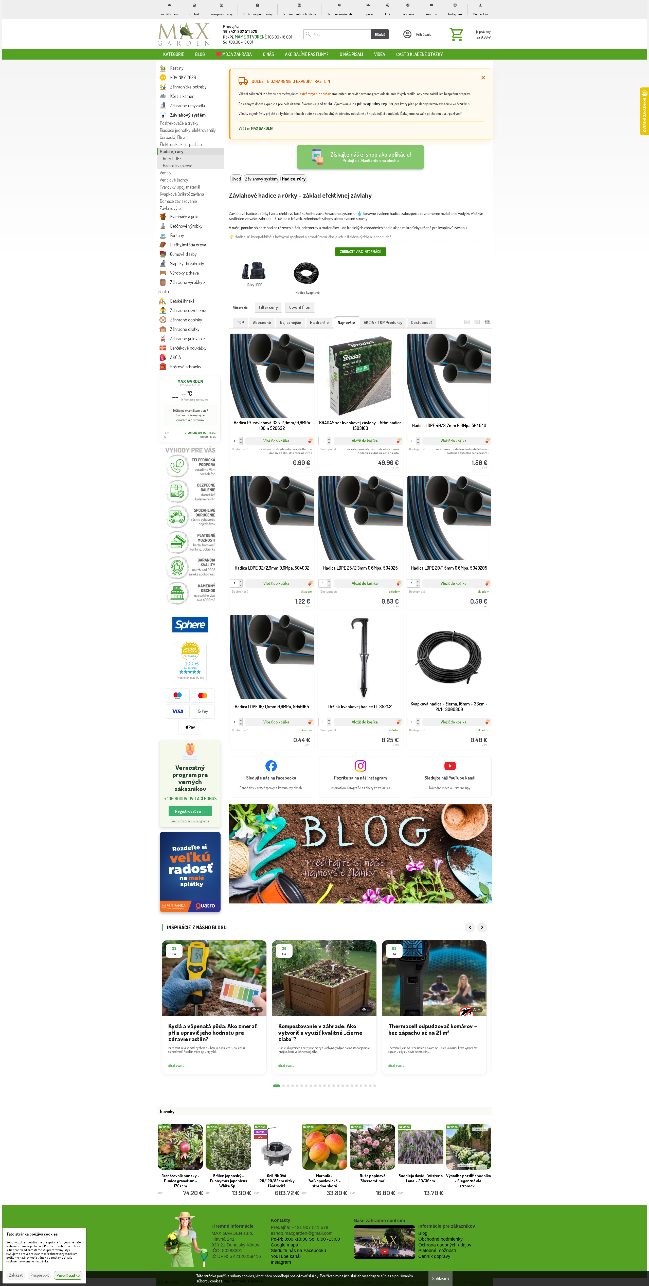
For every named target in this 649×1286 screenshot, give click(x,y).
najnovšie (346, 322)
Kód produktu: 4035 (268, 593)
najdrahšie (319, 322)
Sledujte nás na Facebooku (298, 1250)
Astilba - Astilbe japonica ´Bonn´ (469, 1176)
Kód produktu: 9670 (357, 731)
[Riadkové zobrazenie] (467, 322)
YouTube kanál (286, 1256)
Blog (422, 1233)
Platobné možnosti (437, 1250)
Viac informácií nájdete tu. (244, 1280)
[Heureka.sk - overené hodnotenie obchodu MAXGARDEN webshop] (190, 680)
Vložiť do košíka (276, 440)
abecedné (262, 322)
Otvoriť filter (300, 307)
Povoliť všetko (68, 1275)
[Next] (482, 927)
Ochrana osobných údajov (444, 1244)
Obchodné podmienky (440, 1239)
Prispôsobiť (39, 1275)
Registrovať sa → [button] (190, 811)
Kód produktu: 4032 (445, 731)
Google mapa (284, 1244)
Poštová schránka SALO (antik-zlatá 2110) (421, 1178)
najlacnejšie (290, 322)
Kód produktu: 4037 (445, 454)
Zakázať (16, 1275)
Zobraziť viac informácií (360, 251)
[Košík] (469, 34)
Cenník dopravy (434, 1256)
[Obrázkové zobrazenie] (487, 322)
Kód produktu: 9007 (357, 454)
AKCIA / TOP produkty (383, 322)
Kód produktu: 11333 (268, 454)
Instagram (281, 1262)
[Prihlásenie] (417, 34)
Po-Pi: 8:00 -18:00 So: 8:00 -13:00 (305, 1239)
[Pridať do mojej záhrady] (292, 454)
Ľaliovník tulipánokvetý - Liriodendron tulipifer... (325, 1176)
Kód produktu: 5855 (445, 593)
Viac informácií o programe (190, 821)
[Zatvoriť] (483, 78)
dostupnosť (421, 322)
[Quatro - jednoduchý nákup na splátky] (190, 872)
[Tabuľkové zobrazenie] (477, 322)
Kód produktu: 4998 (268, 731)
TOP (240, 322)
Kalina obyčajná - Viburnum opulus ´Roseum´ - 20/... (229, 1180)
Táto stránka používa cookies (32, 1234)
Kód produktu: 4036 (357, 593)
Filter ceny (268, 307)
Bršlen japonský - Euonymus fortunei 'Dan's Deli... (373, 1178)
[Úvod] (184, 34)
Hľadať (380, 34)
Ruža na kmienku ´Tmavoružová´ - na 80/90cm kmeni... (181, 1180)
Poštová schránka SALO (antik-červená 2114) (277, 1178)
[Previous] (470, 927)
